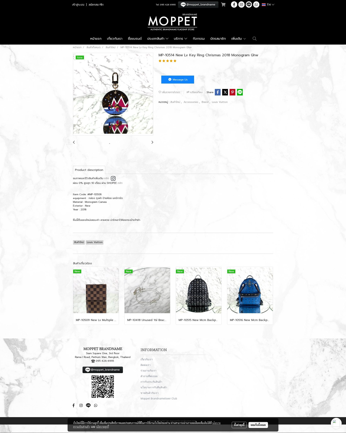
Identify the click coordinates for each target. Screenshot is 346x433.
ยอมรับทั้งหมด (258, 425)
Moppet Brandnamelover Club (159, 398)
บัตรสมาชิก (218, 38)
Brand (205, 102)
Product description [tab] (89, 170)
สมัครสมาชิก (96, 4)
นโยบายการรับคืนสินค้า (154, 387)
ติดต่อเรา (146, 365)
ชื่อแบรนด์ (135, 38)
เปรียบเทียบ (196, 92)
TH (269, 5)
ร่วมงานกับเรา (148, 370)
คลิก (106, 178)
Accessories (191, 102)
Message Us (180, 80)
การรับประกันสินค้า (151, 381)
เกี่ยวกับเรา (114, 38)
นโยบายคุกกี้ (102, 426)
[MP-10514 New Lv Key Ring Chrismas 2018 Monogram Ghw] (113, 94)
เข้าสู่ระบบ (78, 4)
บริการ (179, 38)
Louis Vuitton (220, 102)
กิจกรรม (199, 38)
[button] (255, 38)
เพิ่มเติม (237, 38)
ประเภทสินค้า (156, 38)
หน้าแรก (95, 38)
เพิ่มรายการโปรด (170, 92)
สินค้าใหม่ (175, 102)
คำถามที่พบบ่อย (149, 376)
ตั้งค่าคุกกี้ (239, 425)
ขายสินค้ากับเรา (150, 393)
